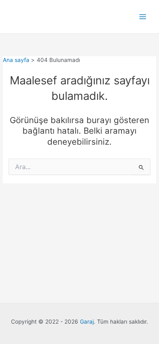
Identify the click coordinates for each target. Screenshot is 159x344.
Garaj (87, 321)
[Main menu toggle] (143, 17)
